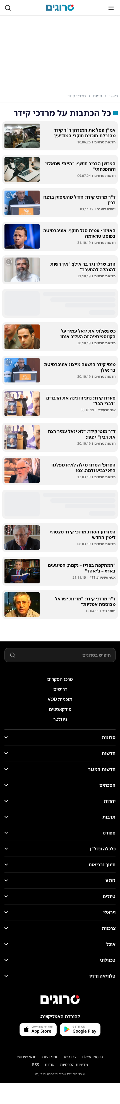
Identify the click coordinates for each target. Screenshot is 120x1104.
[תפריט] (111, 7)
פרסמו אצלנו (92, 1056)
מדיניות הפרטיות (74, 1064)
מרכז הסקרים (60, 679)
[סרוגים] (60, 999)
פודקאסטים (60, 709)
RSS (35, 1064)
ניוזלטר (60, 719)
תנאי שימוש (27, 1056)
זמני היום (49, 1056)
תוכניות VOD (60, 699)
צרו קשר (69, 1056)
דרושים (60, 689)
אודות (49, 1064)
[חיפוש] (7, 7)
